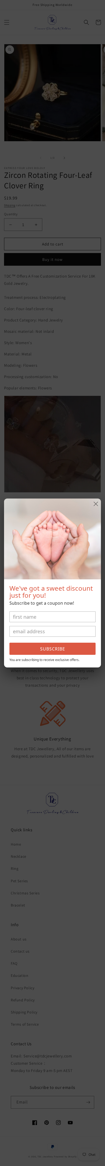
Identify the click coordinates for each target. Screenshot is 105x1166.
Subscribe (52, 649)
